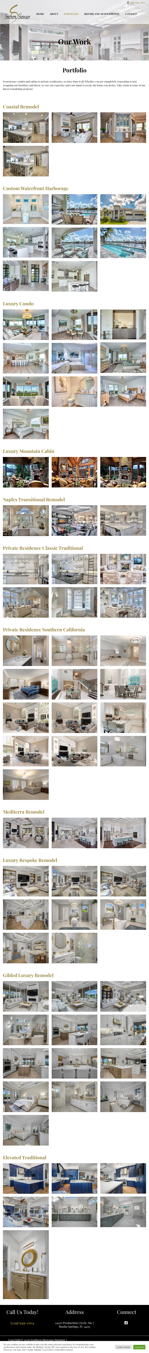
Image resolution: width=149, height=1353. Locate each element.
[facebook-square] (126, 1323)
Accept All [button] (139, 1347)
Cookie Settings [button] (123, 1347)
